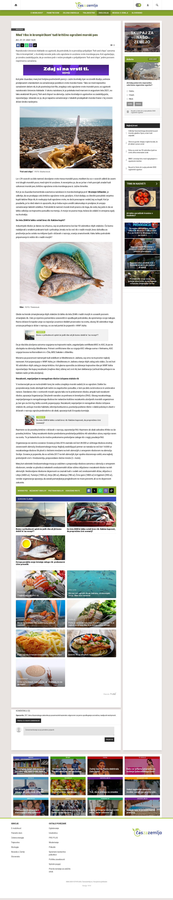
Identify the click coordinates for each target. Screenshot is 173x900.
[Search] (157, 5)
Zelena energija (71, 13)
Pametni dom (53, 13)
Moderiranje (54, 842)
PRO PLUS (53, 838)
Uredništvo (53, 833)
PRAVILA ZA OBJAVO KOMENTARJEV (28, 720)
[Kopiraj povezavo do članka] (35, 45)
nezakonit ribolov (38, 491)
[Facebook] (18, 45)
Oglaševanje (54, 828)
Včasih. (131, 95)
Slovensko (137, 13)
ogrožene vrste (72, 491)
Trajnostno (89, 13)
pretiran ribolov (56, 491)
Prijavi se (109, 739)
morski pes (23, 491)
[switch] (138, 5)
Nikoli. (131, 99)
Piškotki (52, 847)
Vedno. (131, 91)
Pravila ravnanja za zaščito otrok (59, 870)
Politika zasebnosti (57, 859)
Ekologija (104, 13)
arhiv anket (153, 59)
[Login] (147, 5)
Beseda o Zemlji (120, 13)
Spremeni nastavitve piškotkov (57, 853)
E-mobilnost (37, 13)
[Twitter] (22, 45)
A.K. (17, 40)
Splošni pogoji (54, 864)
